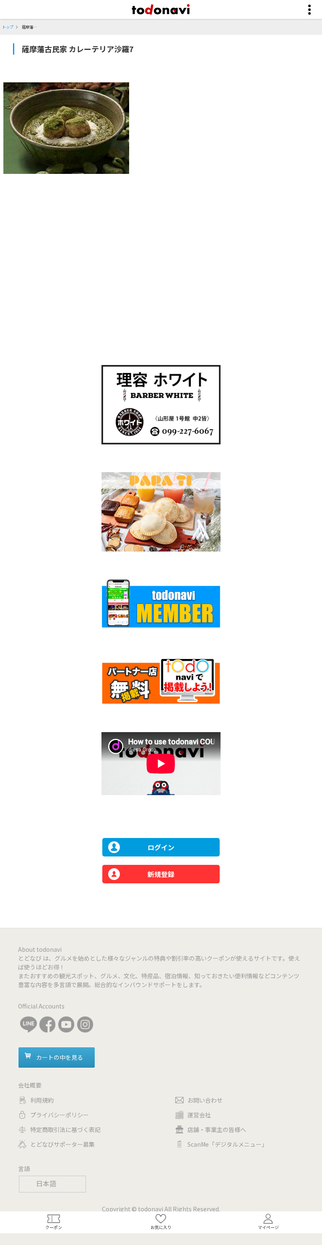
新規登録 (161, 874)
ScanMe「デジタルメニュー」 (227, 1144)
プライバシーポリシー (59, 1115)
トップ (7, 27)
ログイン (161, 847)
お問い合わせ (205, 1100)
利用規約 (42, 1100)
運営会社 (199, 1115)
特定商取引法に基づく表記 (65, 1129)
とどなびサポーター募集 (62, 1144)
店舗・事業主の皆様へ (216, 1129)
